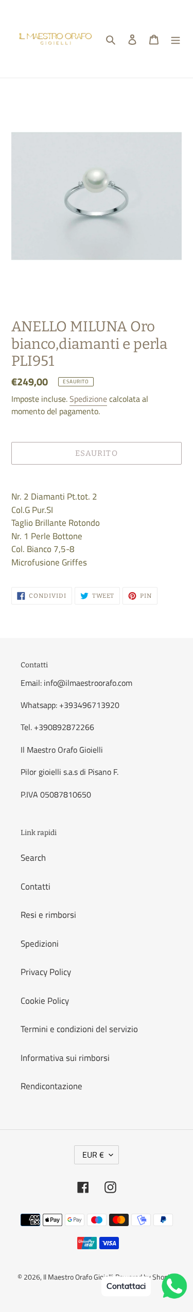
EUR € (93, 1154)
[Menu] (175, 39)
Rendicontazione (51, 1086)
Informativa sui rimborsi (65, 1058)
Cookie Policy (45, 1000)
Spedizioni (40, 943)
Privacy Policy (46, 972)
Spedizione (88, 399)
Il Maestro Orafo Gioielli (78, 1276)
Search (33, 857)
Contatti (35, 886)
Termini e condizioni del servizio (79, 1029)
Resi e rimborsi (48, 914)
